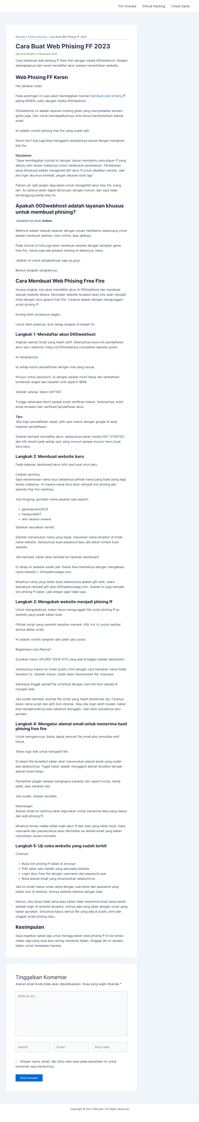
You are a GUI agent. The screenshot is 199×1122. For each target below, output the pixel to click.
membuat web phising (106, 96)
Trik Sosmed (127, 6)
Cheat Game (180, 6)
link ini (95, 624)
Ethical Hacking (153, 6)
